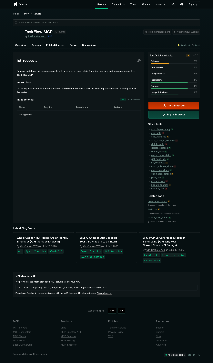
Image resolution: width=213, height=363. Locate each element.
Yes (112, 310)
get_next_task (158, 158)
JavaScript (185, 45)
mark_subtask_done (162, 166)
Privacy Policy (115, 332)
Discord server (104, 293)
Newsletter (161, 340)
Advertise (161, 344)
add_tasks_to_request (163, 140)
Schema (36, 45)
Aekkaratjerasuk (37, 36)
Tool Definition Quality (161, 55)
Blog (158, 336)
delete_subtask (159, 147)
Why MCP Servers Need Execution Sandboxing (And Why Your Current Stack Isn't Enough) (164, 241)
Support (160, 327)
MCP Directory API (71, 332)
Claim (50, 36)
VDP (110, 336)
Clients (146, 4)
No (121, 310)
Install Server (176, 105)
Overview (20, 45)
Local (197, 45)
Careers (160, 332)
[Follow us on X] (199, 355)
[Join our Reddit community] (194, 355)
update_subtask (159, 184)
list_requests (158, 162)
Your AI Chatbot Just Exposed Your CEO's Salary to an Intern (98, 239)
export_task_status (161, 155)
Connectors (118, 4)
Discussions (89, 45)
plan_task (156, 177)
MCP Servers (20, 327)
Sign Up (193, 4)
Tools (133, 4)
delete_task (157, 151)
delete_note (157, 144)
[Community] (181, 4)
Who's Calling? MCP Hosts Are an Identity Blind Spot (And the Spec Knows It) (42, 239)
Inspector (160, 4)
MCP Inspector (69, 344)
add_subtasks (158, 136)
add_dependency (160, 129)
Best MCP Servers (22, 344)
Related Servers (55, 45)
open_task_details (161, 173)
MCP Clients (19, 336)
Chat (63, 327)
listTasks (152, 209)
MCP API (75, 281)
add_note (156, 133)
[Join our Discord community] (189, 355)
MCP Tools (19, 340)
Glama (16, 13)
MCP (26, 13)
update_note (158, 181)
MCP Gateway (68, 336)
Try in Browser (176, 114)
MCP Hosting (68, 340)
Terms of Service (117, 327)
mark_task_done (160, 170)
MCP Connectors (22, 332)
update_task (157, 188)
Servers (101, 4)
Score (73, 45)
